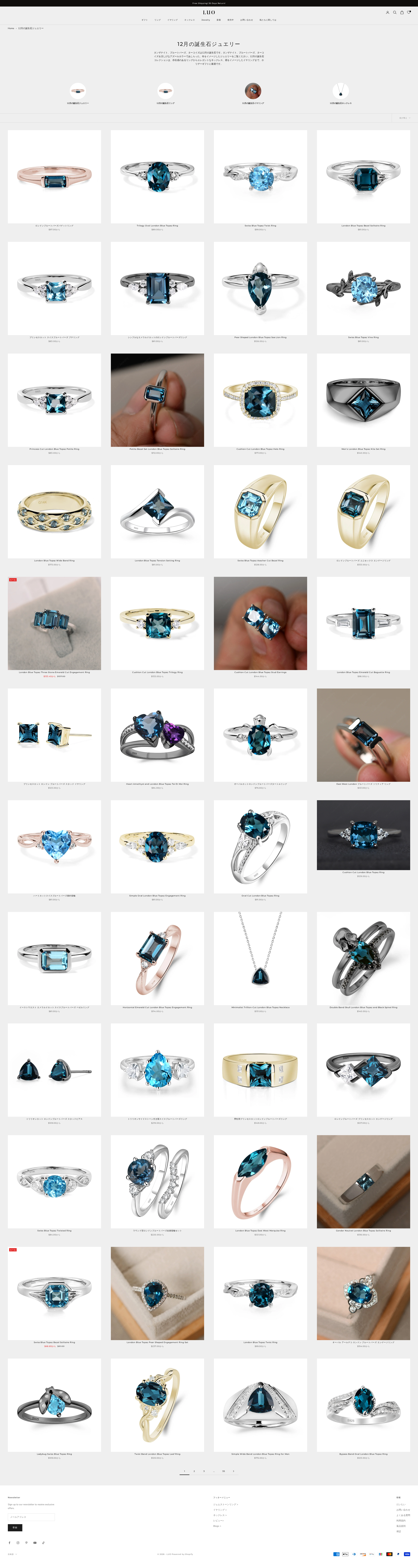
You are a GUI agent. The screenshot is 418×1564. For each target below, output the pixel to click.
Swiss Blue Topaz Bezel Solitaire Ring (54, 1342)
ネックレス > (220, 1515)
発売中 (230, 20)
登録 (15, 1527)
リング (157, 20)
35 (223, 1471)
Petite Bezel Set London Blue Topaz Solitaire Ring (157, 449)
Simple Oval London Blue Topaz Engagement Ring (157, 895)
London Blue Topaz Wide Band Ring (54, 560)
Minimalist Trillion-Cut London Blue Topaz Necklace (261, 1007)
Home (11, 28)
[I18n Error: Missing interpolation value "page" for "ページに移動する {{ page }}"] (233, 1471)
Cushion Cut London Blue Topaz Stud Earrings (260, 672)
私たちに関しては (268, 20)
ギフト (145, 20)
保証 (398, 1531)
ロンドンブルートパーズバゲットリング (54, 225)
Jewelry (205, 20)
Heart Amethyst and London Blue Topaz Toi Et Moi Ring (157, 784)
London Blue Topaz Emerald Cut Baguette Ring (363, 672)
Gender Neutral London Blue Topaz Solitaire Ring (363, 1230)
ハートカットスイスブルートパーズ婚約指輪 (54, 895)
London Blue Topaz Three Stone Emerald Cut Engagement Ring (54, 672)
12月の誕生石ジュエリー (31, 28)
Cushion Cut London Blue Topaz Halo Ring (260, 449)
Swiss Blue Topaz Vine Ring (363, 337)
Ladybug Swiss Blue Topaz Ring (54, 1454)
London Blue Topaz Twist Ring (261, 1342)
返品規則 (401, 1526)
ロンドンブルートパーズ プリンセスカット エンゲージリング (363, 1119)
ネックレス (189, 20)
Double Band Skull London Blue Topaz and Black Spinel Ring (363, 1007)
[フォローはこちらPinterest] (26, 1542)
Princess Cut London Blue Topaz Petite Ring (54, 449)
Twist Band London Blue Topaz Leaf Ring (157, 1454)
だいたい (401, 1504)
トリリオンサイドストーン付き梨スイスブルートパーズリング (157, 1119)
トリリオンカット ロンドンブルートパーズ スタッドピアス (54, 1119)
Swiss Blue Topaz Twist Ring (260, 225)
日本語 (11, 1554)
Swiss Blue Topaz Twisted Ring (54, 1230)
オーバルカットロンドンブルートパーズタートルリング (260, 784)
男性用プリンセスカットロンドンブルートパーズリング (260, 1119)
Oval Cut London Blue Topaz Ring (260, 895)
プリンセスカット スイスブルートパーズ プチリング (55, 337)
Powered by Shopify (182, 1554)
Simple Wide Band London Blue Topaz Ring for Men (260, 1454)
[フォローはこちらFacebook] (9, 1542)
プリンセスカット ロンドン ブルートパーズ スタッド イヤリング (54, 784)
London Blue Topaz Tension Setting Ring (157, 560)
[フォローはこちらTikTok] (43, 1542)
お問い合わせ (246, 20)
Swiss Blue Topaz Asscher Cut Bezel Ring (260, 560)
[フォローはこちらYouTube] (35, 1542)
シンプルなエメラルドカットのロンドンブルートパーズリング (157, 337)
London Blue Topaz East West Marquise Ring (260, 1230)
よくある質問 (403, 1515)
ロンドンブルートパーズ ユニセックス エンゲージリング (364, 560)
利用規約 (401, 1520)
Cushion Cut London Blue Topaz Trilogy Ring (157, 672)
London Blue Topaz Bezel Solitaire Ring (363, 225)
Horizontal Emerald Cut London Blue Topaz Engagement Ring (157, 1007)
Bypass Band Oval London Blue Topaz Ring (363, 1454)
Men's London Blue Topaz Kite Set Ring (364, 449)
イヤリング (172, 20)
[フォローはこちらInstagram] (18, 1542)
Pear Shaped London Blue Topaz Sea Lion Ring (260, 337)
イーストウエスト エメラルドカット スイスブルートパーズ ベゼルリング (54, 1007)
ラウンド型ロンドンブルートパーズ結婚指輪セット (157, 1230)
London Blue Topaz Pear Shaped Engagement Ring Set (157, 1342)
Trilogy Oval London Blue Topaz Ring (157, 225)
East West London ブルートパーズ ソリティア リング (364, 784)
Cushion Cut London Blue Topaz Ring (364, 872)
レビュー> (218, 1520)
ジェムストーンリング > (225, 1504)
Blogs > (217, 1526)
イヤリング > (220, 1509)
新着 (219, 20)
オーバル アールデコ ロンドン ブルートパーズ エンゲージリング (363, 1342)
